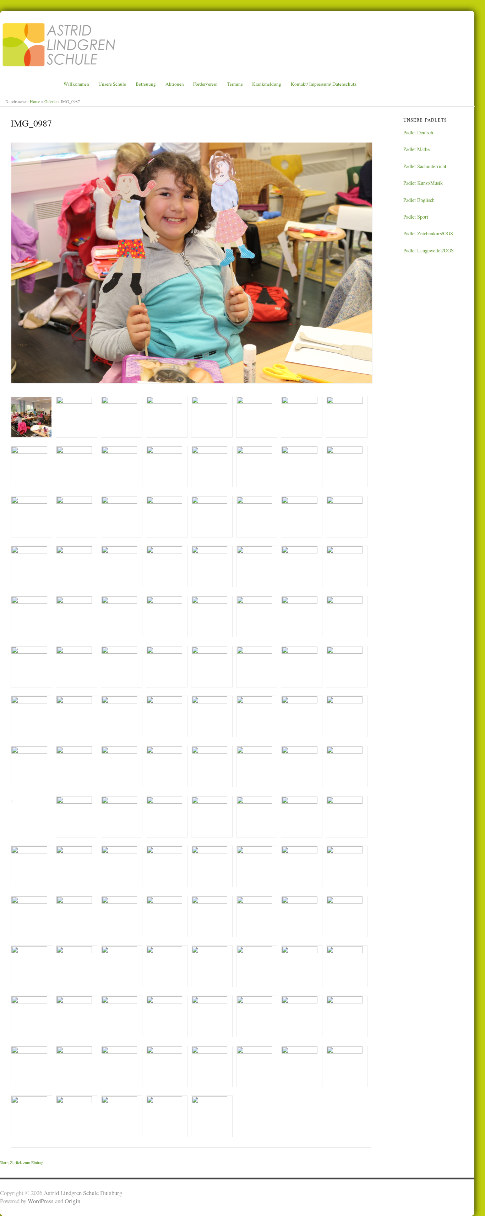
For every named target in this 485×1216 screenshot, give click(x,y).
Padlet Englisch (419, 200)
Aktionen (174, 84)
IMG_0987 (31, 123)
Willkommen (76, 84)
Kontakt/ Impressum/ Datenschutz (323, 84)
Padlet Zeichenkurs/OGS (428, 233)
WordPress (41, 1201)
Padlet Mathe (416, 149)
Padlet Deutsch (418, 132)
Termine (235, 84)
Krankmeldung (266, 84)
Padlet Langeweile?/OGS (428, 250)
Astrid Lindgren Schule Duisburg (83, 1193)
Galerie (50, 101)
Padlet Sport (415, 216)
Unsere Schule (112, 84)
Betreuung (146, 84)
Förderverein (205, 84)
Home (35, 101)
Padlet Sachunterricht (424, 166)
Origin (72, 1201)
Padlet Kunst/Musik (423, 183)
